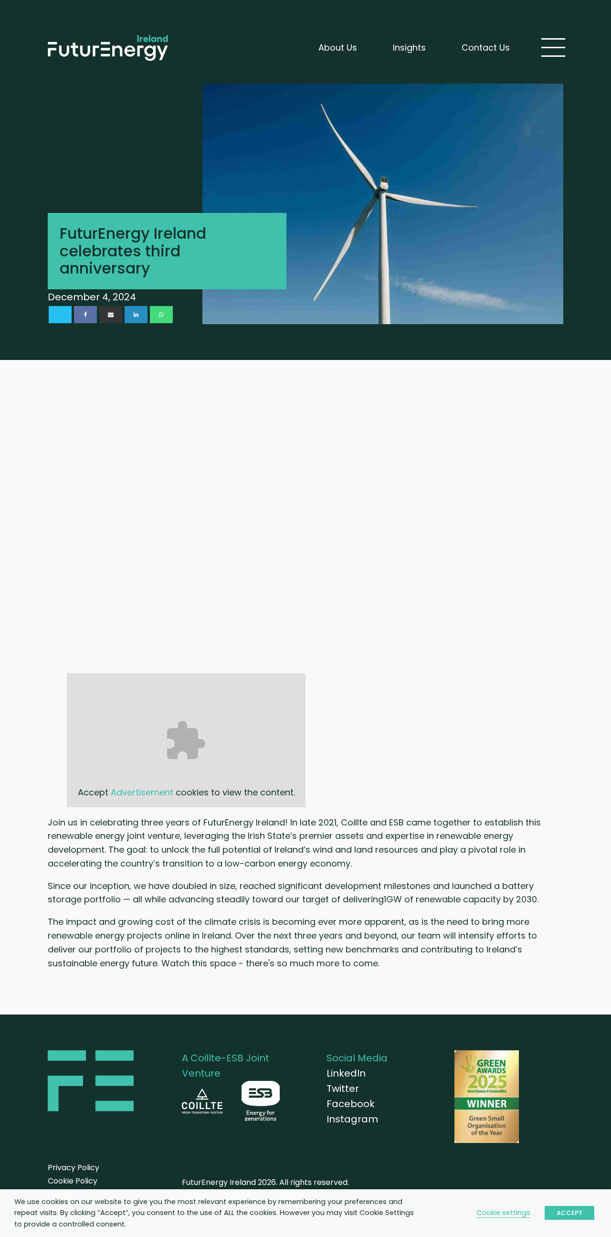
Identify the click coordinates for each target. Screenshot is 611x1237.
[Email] (110, 314)
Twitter (343, 1088)
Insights (409, 47)
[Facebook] (85, 314)
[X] (60, 314)
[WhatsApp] (161, 314)
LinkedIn (346, 1073)
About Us (337, 47)
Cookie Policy (72, 1180)
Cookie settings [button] (503, 1212)
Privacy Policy (73, 1167)
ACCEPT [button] (569, 1212)
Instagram (352, 1119)
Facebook (351, 1103)
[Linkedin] (136, 314)
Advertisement (142, 792)
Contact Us (486, 47)
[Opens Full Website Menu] (553, 47)
